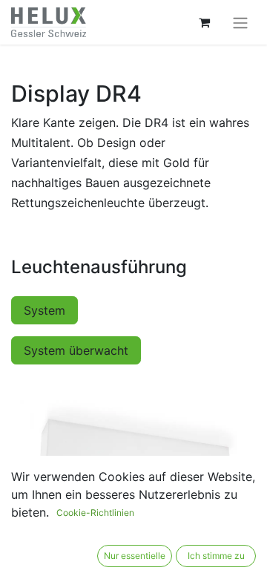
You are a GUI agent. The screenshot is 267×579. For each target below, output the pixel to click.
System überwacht (76, 350)
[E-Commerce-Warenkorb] (204, 22)
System (44, 310)
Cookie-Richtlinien (95, 512)
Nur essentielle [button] (134, 555)
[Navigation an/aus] (240, 22)
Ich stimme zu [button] (216, 555)
